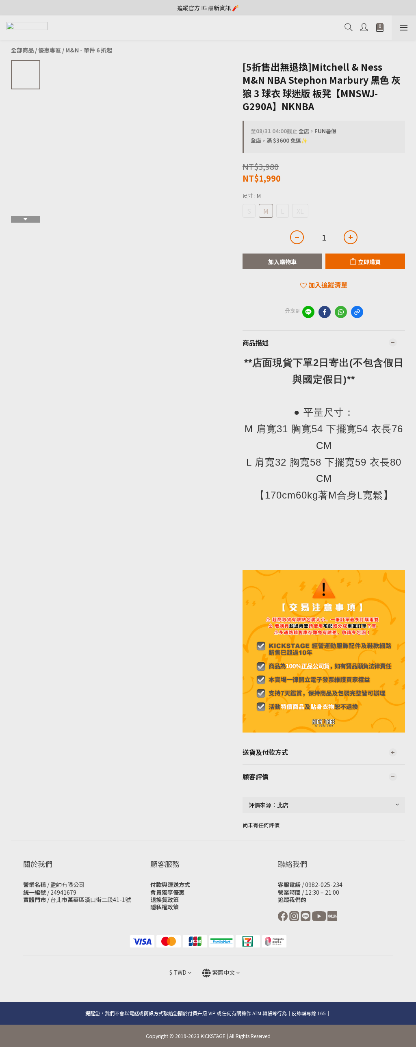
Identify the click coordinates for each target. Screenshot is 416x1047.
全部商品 (22, 50)
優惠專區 (49, 50)
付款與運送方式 (170, 884)
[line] (308, 312)
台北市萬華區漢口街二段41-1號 (90, 899)
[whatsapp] (341, 312)
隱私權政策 (164, 907)
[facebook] (324, 312)
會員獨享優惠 (167, 892)
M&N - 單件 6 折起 (88, 50)
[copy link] (357, 312)
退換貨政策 (164, 899)
